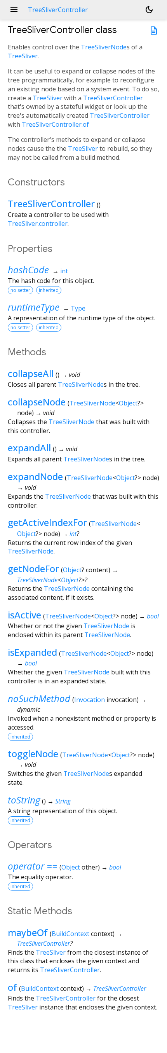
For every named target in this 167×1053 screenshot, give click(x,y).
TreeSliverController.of (55, 124)
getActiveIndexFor (47, 522)
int (64, 271)
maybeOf (28, 932)
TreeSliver (23, 56)
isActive (24, 614)
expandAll (29, 447)
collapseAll (31, 373)
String (63, 801)
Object (128, 403)
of (12, 987)
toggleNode (33, 753)
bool (153, 616)
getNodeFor (33, 568)
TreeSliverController (113, 98)
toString (24, 799)
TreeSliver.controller (38, 223)
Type (78, 308)
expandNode (35, 476)
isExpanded (32, 652)
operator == (32, 865)
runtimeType (33, 306)
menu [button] (14, 9)
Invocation (89, 699)
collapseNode (37, 401)
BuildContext (70, 933)
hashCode (28, 269)
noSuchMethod (39, 698)
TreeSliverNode (104, 47)
